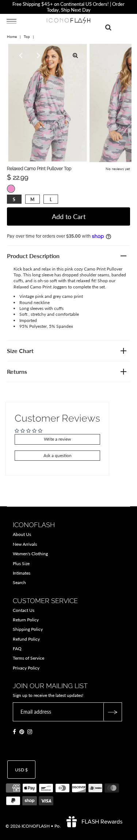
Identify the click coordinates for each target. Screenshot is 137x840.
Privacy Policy (26, 668)
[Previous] (20, 55)
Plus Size (21, 563)
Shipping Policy (28, 629)
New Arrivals (25, 544)
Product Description (33, 255)
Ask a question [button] (57, 455)
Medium (32, 199)
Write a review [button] (57, 439)
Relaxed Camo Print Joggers (40, 286)
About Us (22, 534)
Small (14, 199)
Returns (17, 371)
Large (51, 199)
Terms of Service (28, 658)
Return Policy (26, 619)
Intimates (21, 573)
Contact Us (23, 610)
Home (12, 36)
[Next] (38, 55)
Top (27, 36)
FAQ (17, 648)
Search (19, 582)
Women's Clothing (30, 553)
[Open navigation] (11, 21)
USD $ (21, 769)
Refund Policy (26, 639)
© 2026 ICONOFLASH (27, 826)
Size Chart (20, 350)
